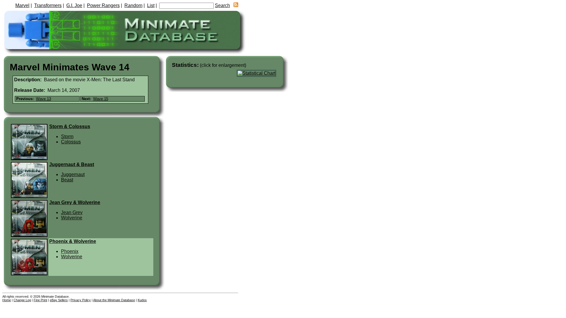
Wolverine (71, 217)
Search (222, 5)
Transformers (48, 5)
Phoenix (69, 251)
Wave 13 (43, 99)
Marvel (22, 5)
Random (133, 5)
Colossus (71, 141)
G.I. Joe (74, 5)
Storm (67, 136)
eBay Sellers (59, 300)
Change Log (22, 300)
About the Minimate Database (114, 300)
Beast (67, 179)
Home (6, 300)
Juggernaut (73, 174)
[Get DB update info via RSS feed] (235, 5)
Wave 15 (100, 99)
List (150, 5)
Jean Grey (72, 212)
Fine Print (40, 300)
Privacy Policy (80, 300)
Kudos (142, 300)
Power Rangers (103, 5)
